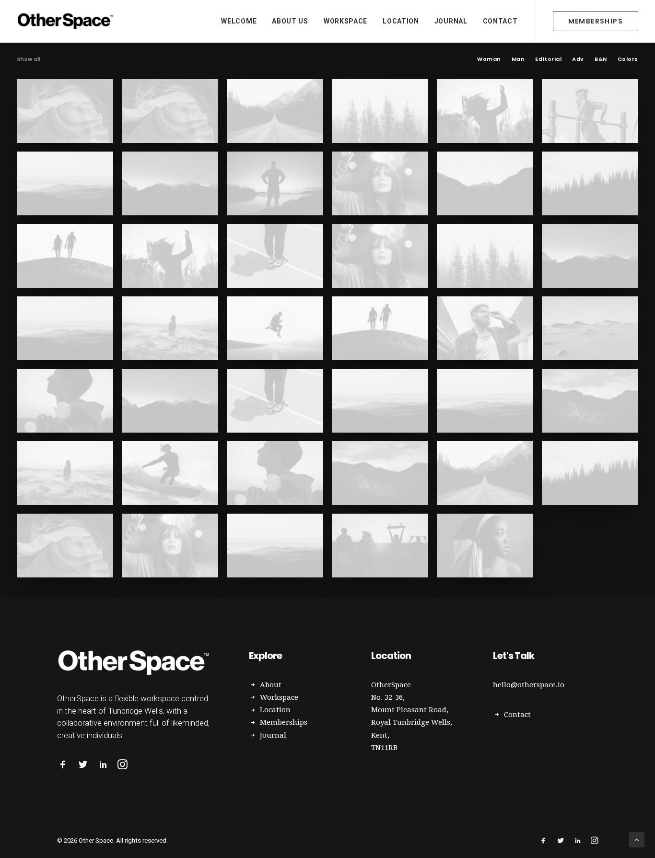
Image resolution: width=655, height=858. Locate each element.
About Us (290, 21)
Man (518, 59)
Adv (578, 59)
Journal (451, 21)
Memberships (283, 722)
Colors (628, 59)
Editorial (548, 59)
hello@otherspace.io (528, 685)
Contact (500, 21)
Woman (489, 59)
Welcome (239, 21)
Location (401, 21)
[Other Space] (67, 21)
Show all (28, 59)
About (270, 685)
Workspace (345, 21)
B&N (601, 59)
